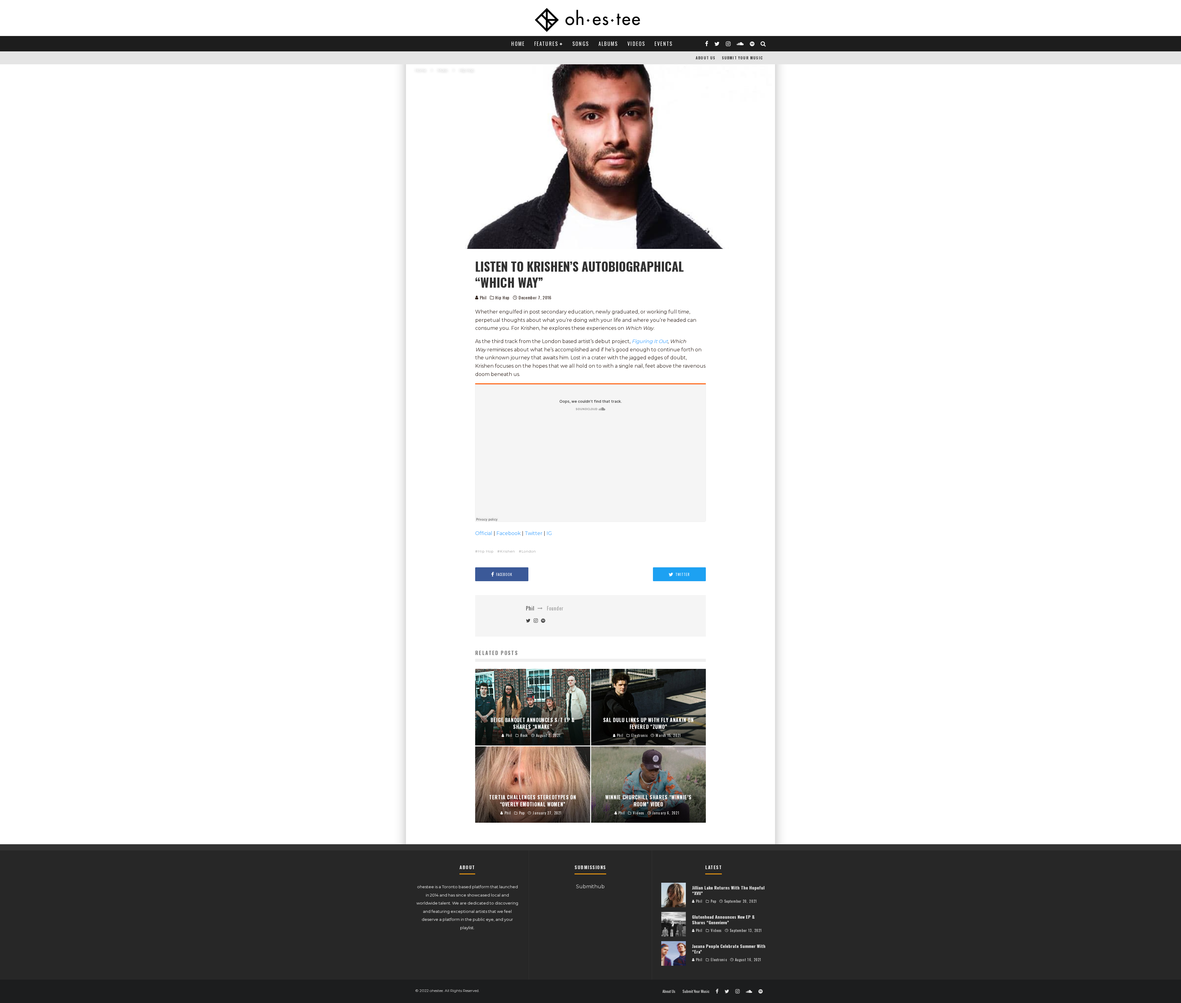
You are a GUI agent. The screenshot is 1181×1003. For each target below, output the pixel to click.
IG (549, 533)
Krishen (507, 551)
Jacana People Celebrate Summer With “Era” (728, 949)
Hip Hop (502, 297)
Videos (636, 43)
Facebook (508, 533)
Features (546, 43)
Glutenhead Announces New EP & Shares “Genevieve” (723, 919)
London (529, 551)
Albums (608, 43)
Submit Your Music (742, 57)
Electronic (719, 959)
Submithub (590, 886)
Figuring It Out (650, 341)
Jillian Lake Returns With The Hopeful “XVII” (728, 890)
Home (518, 43)
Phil (483, 297)
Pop (713, 901)
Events (663, 43)
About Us (706, 57)
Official (483, 533)
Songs (580, 43)
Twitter (534, 533)
